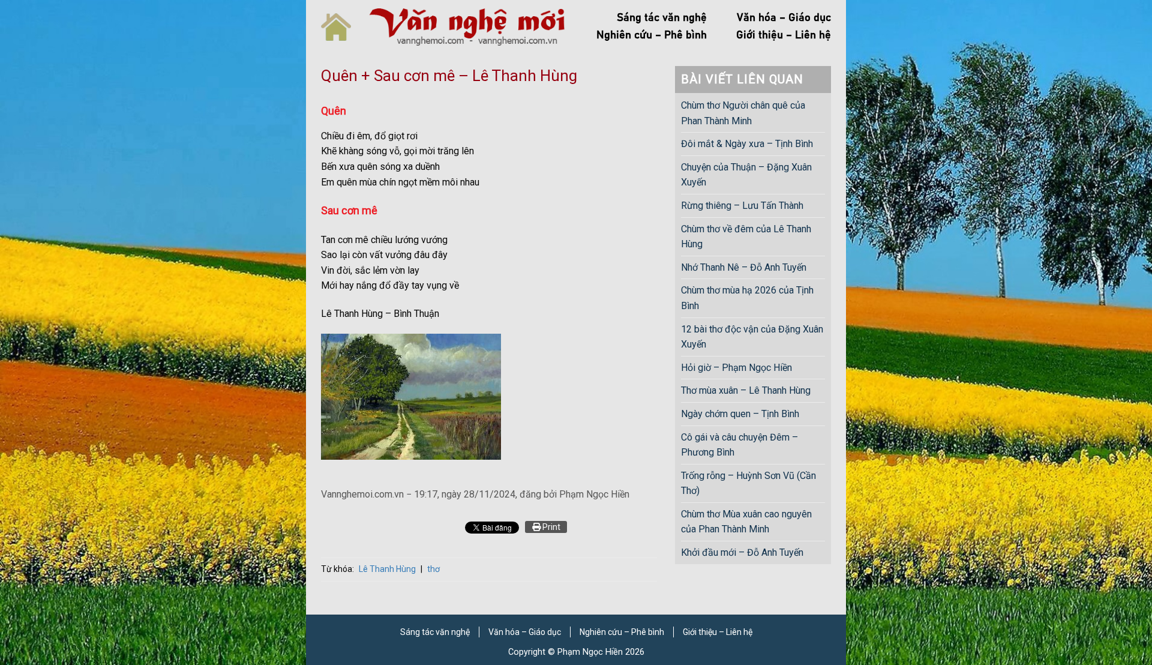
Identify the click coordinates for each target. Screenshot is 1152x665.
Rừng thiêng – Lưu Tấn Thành (742, 205)
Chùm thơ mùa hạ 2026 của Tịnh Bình (747, 297)
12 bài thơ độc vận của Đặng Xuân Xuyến (752, 337)
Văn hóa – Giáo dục (784, 18)
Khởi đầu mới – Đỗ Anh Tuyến (742, 552)
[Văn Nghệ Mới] (467, 26)
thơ (433, 569)
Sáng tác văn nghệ (662, 18)
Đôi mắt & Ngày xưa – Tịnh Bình (747, 143)
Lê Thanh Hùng (387, 569)
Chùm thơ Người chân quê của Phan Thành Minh (743, 113)
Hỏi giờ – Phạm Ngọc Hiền (736, 367)
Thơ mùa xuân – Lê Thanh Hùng (746, 390)
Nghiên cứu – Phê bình (651, 35)
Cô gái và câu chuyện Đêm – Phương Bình (739, 445)
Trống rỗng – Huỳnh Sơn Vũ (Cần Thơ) (748, 483)
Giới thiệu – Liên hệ (783, 35)
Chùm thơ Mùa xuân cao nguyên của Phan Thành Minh (746, 521)
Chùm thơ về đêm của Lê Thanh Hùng (746, 236)
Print (550, 527)
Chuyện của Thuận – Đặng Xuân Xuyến (746, 174)
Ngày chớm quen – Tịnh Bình (740, 414)
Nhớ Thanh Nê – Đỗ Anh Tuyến (743, 267)
